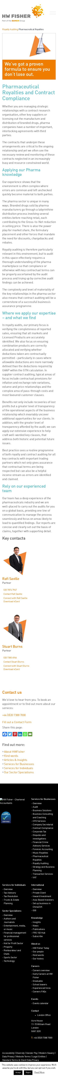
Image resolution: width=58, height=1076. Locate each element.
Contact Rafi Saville (12, 594)
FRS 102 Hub (39, 933)
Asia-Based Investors (43, 900)
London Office (44, 1015)
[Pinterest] (15, 734)
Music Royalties (40, 853)
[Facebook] (5, 734)
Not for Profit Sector (13, 943)
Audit (35, 807)
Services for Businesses (19, 764)
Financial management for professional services (15, 936)
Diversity (20, 1053)
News (35, 926)
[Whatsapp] (25, 734)
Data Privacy (8, 1057)
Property (8, 947)
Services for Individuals (18, 768)
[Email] (30, 734)
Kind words (11, 756)
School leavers (40, 985)
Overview (37, 804)
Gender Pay (31, 1053)
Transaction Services (43, 874)
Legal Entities (39, 1057)
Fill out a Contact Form (17, 722)
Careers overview (41, 971)
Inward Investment (42, 896)
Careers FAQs (39, 992)
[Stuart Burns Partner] (29, 628)
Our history (38, 959)
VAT (35, 878)
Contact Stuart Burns (13, 662)
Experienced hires (42, 988)
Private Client (39, 893)
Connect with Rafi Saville (15, 598)
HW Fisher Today (41, 948)
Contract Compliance (43, 828)
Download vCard (11, 602)
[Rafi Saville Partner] (29, 560)
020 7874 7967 (10, 590)
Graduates (38, 981)
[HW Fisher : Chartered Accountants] (14, 13)
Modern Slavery (47, 1053)
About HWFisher (14, 752)
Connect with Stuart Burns (16, 666)
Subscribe (38, 936)
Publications (39, 929)
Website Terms (23, 1057)
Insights (37, 922)
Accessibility (8, 1053)
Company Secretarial (43, 825)
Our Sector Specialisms (19, 772)
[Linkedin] (20, 734)
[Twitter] (10, 734)
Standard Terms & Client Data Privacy (20, 1060)
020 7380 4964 (10, 658)
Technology (9, 961)
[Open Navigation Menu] (52, 13)
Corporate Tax (39, 832)
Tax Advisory (10, 893)
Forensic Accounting (43, 849)
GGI (34, 911)
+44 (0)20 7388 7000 (14, 715)
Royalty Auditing (10, 30)
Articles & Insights (15, 760)
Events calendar (40, 1003)
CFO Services (39, 821)
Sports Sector (10, 958)
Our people (38, 952)
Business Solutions (42, 811)
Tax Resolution (11, 896)
